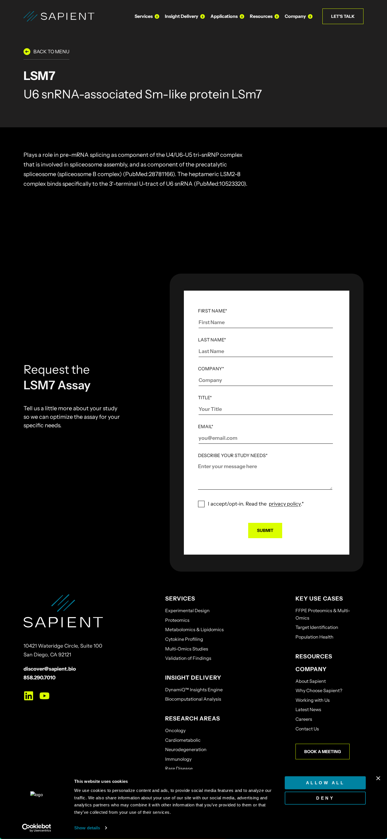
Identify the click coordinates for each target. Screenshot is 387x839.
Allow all (325, 782)
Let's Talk (343, 16)
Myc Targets (51, 219)
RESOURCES (313, 656)
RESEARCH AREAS (192, 718)
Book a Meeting (322, 751)
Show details (87, 827)
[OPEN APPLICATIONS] (242, 16)
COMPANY (311, 669)
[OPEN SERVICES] (157, 16)
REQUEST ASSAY (294, 204)
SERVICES (180, 598)
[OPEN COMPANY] (310, 16)
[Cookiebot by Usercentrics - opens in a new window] (36, 828)
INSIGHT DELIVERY (193, 677)
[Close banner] (378, 778)
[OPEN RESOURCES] (277, 16)
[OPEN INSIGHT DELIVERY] (202, 16)
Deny (325, 797)
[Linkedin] (29, 696)
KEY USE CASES (319, 598)
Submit (265, 530)
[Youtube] (44, 696)
